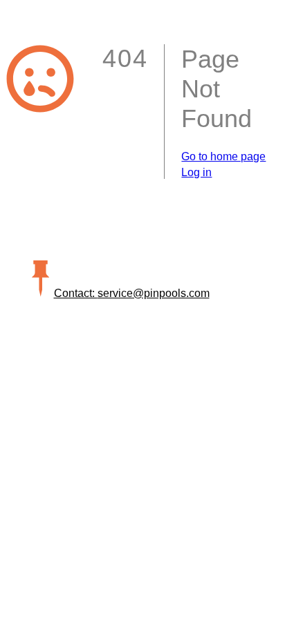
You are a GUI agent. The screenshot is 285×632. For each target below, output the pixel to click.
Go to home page (223, 156)
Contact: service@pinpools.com (132, 293)
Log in (196, 172)
